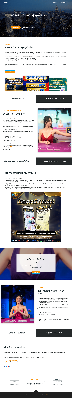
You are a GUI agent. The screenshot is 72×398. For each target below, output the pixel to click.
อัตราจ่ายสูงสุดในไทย (63, 2)
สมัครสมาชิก (55, 2)
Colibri (47, 394)
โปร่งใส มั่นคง (40, 287)
